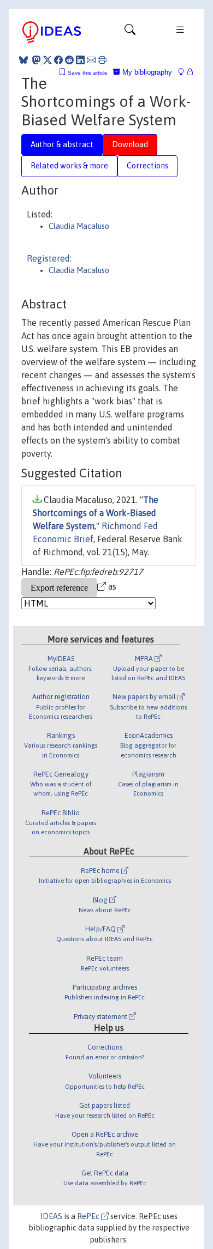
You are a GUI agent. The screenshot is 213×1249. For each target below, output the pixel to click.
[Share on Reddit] (69, 60)
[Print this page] (102, 60)
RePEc (89, 1216)
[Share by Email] (91, 60)
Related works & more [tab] (69, 165)
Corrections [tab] (147, 165)
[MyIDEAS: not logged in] (184, 72)
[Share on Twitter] (47, 60)
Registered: (49, 258)
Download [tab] (130, 144)
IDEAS (51, 1216)
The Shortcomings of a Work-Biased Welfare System (95, 513)
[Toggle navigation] (130, 32)
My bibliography (146, 72)
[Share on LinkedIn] (80, 60)
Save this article (88, 73)
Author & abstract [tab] (62, 144)
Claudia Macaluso (79, 226)
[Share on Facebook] (58, 60)
